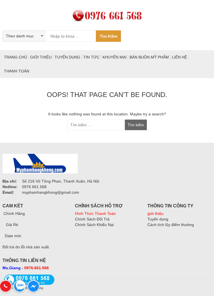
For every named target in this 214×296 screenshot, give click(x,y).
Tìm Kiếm (108, 36)
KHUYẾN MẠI (115, 57)
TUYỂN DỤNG (67, 57)
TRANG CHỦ (15, 57)
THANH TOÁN (16, 71)
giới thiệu (155, 213)
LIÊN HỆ (179, 57)
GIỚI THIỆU (41, 57)
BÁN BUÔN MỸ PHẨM (149, 57)
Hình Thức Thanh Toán (95, 213)
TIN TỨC (91, 57)
